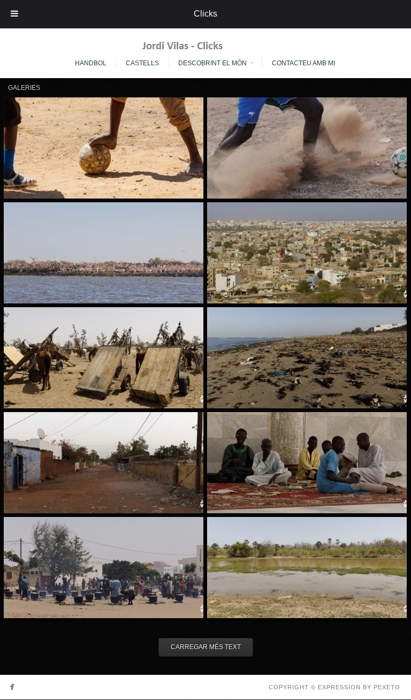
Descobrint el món (212, 63)
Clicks (205, 13)
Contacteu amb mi (303, 63)
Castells (142, 63)
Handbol (90, 63)
